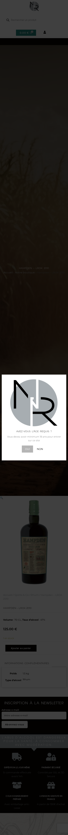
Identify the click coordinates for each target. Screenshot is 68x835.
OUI (27, 449)
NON (40, 449)
